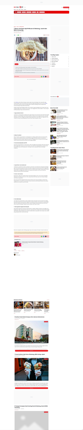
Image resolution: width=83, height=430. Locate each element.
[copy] (48, 76)
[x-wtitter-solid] (45, 76)
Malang (17, 102)
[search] (62, 7)
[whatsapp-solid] (41, 76)
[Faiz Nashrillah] (15, 255)
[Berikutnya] (49, 305)
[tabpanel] (31, 70)
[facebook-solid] (43, 76)
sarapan (45, 103)
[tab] (17, 64)
